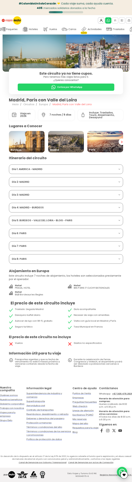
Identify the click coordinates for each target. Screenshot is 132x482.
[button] (7, 53)
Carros (72, 29)
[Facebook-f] (101, 430)
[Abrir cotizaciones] (124, 475)
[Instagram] (108, 430)
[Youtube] (120, 430)
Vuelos (53, 29)
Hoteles (33, 29)
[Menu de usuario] (101, 21)
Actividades (91, 30)
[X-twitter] (114, 430)
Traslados (118, 29)
